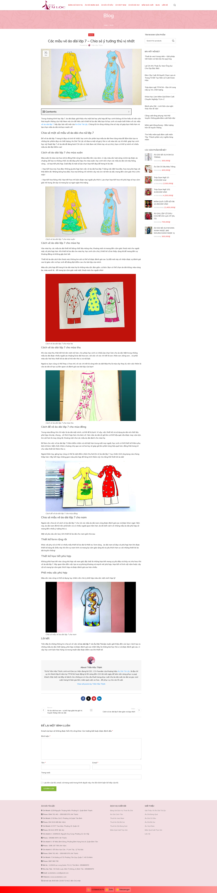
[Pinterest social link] (94, 698)
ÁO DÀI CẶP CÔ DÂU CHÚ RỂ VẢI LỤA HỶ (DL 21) (164, 216)
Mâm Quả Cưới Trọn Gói (118, 830)
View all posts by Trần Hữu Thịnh (91, 684)
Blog (111, 25)
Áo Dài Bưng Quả (151, 814)
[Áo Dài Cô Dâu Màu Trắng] (148, 169)
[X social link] (88, 698)
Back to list (91, 710)
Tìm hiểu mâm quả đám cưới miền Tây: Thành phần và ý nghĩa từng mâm (159, 137)
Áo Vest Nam (149, 826)
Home (106, 25)
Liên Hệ (147, 834)
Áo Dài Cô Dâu (150, 818)
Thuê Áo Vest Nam (117, 818)
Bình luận (45, 736)
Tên (43, 763)
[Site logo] (53, 5)
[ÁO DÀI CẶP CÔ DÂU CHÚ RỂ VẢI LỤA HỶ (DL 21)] (148, 217)
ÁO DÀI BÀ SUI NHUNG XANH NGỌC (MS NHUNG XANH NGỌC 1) (164, 230)
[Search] (174, 5)
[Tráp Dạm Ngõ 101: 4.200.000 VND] (148, 192)
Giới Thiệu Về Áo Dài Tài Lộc (155, 810)
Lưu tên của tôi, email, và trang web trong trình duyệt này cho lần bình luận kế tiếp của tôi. (81, 782)
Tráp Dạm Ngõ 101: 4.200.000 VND (162, 190)
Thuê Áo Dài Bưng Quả (118, 826)
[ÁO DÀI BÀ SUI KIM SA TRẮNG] (148, 157)
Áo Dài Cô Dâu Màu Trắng (164, 166)
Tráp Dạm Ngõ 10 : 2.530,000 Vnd (162, 178)
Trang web (45, 772)
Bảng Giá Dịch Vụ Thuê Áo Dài (121, 810)
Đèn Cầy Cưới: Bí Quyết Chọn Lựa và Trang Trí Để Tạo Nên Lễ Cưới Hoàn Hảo (160, 77)
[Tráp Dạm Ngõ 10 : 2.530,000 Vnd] (148, 180)
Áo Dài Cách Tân (116, 814)
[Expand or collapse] (128, 112)
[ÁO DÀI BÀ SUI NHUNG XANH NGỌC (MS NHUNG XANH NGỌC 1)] (148, 232)
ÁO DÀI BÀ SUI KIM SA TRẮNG (164, 155)
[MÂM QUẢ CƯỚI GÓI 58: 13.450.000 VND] (148, 204)
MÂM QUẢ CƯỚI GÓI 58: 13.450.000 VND (164, 202)
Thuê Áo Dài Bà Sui (117, 822)
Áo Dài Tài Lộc (81, 124)
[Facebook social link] (83, 698)
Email (95, 763)
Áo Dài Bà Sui (150, 822)
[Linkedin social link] (99, 698)
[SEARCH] (173, 40)
